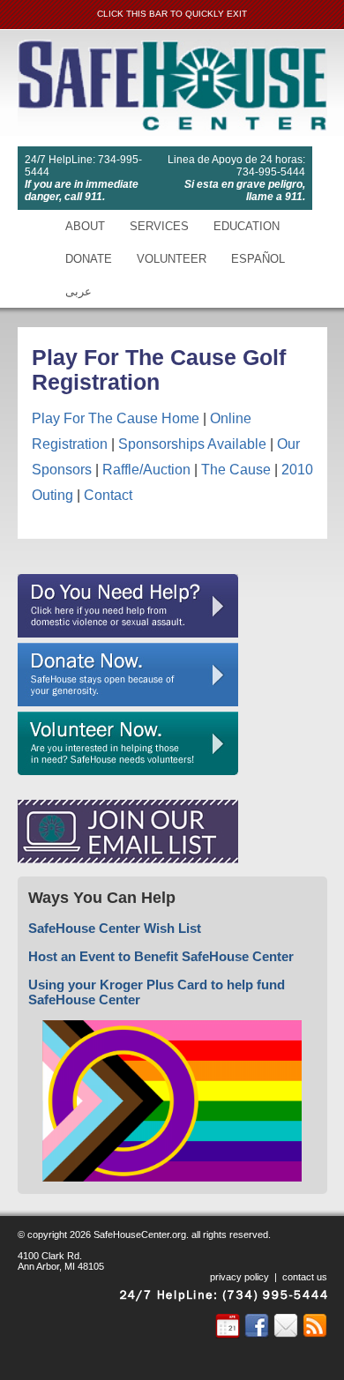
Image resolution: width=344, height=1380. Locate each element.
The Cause (236, 469)
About (85, 226)
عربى (78, 291)
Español (258, 258)
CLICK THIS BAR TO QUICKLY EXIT (172, 14)
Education (246, 226)
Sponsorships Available (192, 443)
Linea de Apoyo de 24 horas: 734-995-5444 (236, 165)
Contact (108, 495)
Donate (88, 258)
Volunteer (171, 258)
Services (159, 226)
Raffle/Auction (146, 469)
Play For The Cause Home (115, 418)
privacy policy (239, 1277)
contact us (304, 1277)
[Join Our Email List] (128, 859)
